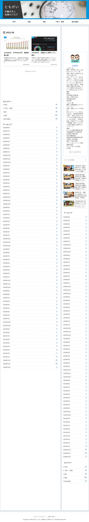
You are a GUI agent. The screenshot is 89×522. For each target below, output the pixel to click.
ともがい (75, 65)
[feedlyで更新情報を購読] (77, 152)
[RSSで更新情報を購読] (80, 152)
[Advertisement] (30, 85)
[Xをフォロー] (73, 152)
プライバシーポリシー (40, 516)
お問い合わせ (51, 516)
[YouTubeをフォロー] (75, 152)
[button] (85, 160)
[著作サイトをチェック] (70, 152)
